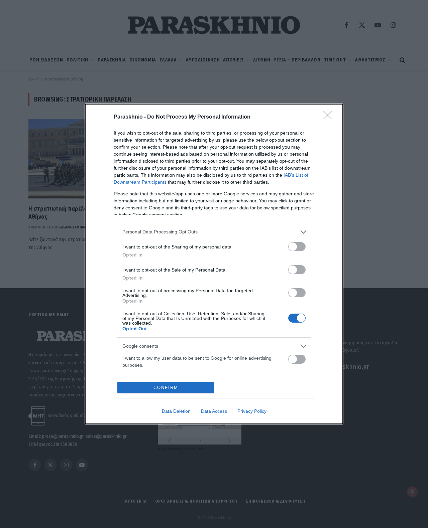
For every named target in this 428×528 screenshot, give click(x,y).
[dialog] (214, 264)
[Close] (329, 117)
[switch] (297, 246)
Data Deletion (176, 411)
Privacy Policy (251, 411)
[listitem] (214, 231)
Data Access (214, 411)
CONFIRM (165, 387)
